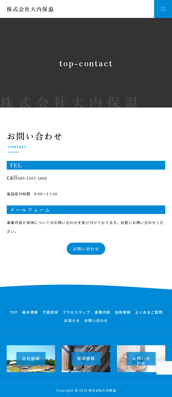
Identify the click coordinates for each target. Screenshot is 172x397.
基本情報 (30, 312)
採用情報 (123, 312)
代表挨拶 (50, 312)
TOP (13, 312)
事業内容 (102, 312)
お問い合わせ (86, 249)
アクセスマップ (76, 312)
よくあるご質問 (149, 312)
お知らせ (72, 320)
